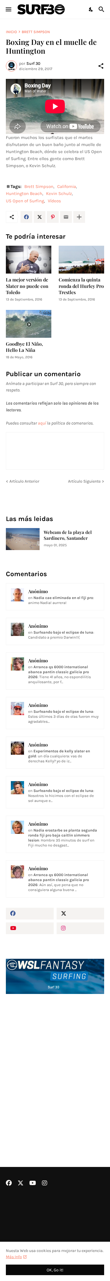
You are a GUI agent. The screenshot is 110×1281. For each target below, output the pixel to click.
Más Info (14, 1256)
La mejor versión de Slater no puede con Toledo (27, 285)
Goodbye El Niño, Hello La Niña (24, 347)
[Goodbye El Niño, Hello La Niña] (28, 324)
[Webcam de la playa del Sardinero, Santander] (23, 539)
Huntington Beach (24, 193)
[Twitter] (39, 217)
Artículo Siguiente (84, 481)
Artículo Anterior (24, 481)
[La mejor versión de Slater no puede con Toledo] (28, 260)
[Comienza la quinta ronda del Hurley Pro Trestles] (81, 260)
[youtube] (30, 928)
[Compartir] (101, 66)
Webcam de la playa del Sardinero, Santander (68, 535)
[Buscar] (102, 9)
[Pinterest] (53, 217)
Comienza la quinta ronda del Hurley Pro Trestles (81, 285)
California (66, 186)
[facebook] (30, 913)
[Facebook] (26, 217)
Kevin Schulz (59, 193)
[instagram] (80, 928)
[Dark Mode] (91, 9)
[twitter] (80, 913)
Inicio (11, 32)
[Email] (66, 217)
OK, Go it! (55, 1270)
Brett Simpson (36, 32)
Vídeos (54, 200)
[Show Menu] (8, 9)
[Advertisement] (55, 1065)
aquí (42, 423)
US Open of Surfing (25, 200)
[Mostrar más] (79, 217)
